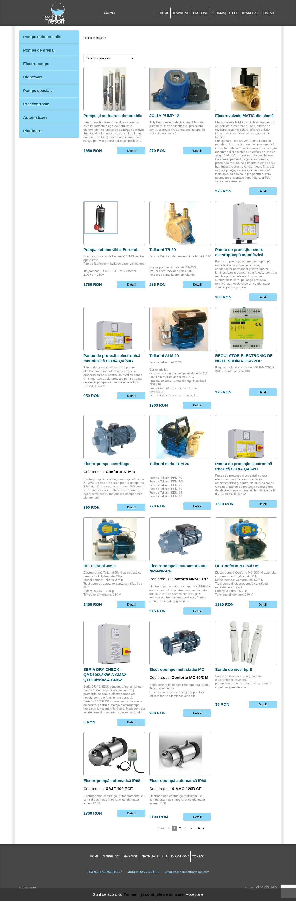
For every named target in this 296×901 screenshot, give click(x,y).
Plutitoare (32, 131)
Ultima (199, 828)
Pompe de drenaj (39, 50)
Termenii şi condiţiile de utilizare (154, 894)
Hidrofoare (33, 77)
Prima (161, 828)
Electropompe (36, 64)
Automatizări (35, 117)
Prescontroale (36, 104)
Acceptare (194, 894)
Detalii (131, 150)
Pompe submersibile (42, 37)
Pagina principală (93, 37)
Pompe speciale (38, 90)
